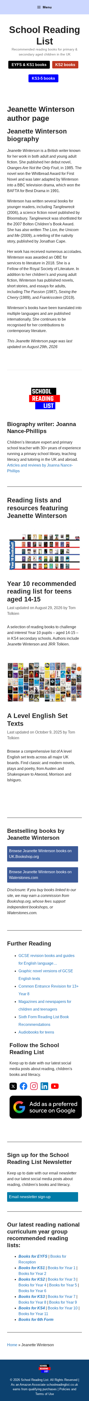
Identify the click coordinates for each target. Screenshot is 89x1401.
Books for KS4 (32, 1308)
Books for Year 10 (63, 1308)
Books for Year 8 (32, 1302)
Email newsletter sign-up (30, 1197)
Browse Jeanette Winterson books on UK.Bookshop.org (40, 854)
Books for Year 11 (33, 1314)
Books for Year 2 (32, 1274)
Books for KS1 (32, 1268)
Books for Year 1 (61, 1268)
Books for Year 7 (61, 1297)
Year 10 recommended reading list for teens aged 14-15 (41, 591)
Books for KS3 (32, 1297)
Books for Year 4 (32, 1285)
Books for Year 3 (61, 1279)
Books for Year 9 (63, 1302)
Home (12, 1345)
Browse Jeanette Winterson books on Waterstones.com (40, 875)
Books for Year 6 (32, 1291)
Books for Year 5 (63, 1285)
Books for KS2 (32, 1279)
